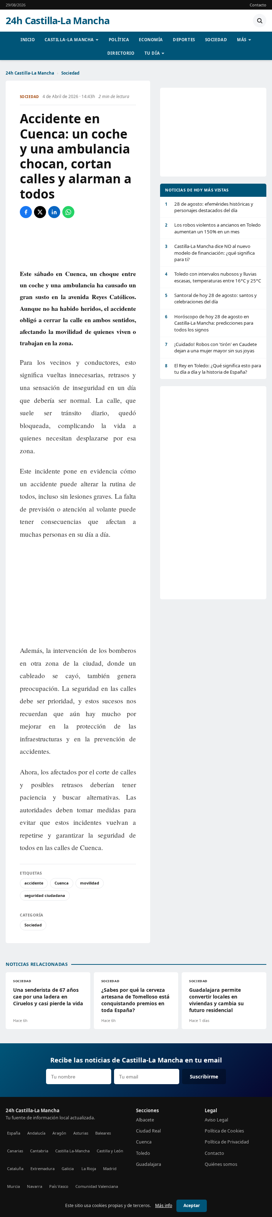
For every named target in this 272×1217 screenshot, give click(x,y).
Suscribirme (204, 1076)
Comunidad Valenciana (96, 1186)
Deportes (184, 39)
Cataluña (15, 1168)
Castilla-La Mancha (69, 39)
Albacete (145, 1120)
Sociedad (216, 39)
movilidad (89, 883)
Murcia (13, 1186)
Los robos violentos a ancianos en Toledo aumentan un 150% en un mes (213, 228)
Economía (151, 39)
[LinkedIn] (54, 212)
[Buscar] (259, 20)
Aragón (59, 1133)
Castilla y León (110, 1150)
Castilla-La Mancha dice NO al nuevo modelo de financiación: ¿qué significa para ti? (210, 253)
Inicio (28, 39)
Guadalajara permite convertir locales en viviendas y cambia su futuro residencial (216, 999)
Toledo (143, 1153)
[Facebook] (26, 212)
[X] (40, 212)
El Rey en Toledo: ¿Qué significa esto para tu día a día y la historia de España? (213, 368)
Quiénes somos (221, 1164)
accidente (33, 883)
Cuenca (62, 883)
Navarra (34, 1186)
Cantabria (39, 1150)
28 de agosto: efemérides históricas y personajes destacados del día (209, 207)
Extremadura (42, 1168)
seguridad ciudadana (44, 895)
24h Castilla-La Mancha (57, 20)
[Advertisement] (78, 243)
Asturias (80, 1133)
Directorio (121, 53)
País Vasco (58, 1186)
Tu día (152, 53)
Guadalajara (148, 1164)
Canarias (15, 1150)
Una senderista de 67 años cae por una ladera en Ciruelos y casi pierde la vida (48, 996)
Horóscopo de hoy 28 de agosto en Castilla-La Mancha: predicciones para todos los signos (209, 323)
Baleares (103, 1133)
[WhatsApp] (68, 212)
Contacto (258, 4)
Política (119, 39)
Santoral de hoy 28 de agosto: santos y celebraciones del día (211, 298)
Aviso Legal (216, 1120)
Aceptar (191, 1205)
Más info (163, 1205)
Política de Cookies (224, 1131)
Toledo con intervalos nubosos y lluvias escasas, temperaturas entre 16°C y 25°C (213, 277)
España (13, 1133)
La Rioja (88, 1168)
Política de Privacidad (227, 1142)
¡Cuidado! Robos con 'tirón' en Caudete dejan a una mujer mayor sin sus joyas (211, 347)
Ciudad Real (148, 1131)
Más (241, 39)
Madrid (110, 1168)
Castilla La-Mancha (72, 1150)
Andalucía (36, 1133)
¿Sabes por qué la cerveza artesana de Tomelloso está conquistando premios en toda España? (135, 999)
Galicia (68, 1168)
